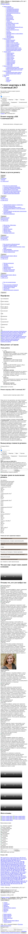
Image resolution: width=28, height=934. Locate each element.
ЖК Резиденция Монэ (12, 878)
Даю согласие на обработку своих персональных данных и (14, 931)
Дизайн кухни (9, 59)
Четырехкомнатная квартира (13, 13)
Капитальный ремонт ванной (13, 50)
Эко (1, 330)
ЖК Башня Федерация (6, 860)
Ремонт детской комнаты (12, 45)
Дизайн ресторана (10, 62)
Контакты (8, 80)
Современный (4, 324)
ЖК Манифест (11, 868)
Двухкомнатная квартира (12, 10)
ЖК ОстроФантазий (16, 874)
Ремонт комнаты (7, 915)
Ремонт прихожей (10, 40)
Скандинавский (4, 321)
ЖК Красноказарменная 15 (13, 864)
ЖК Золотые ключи (22, 859)
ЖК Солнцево (6, 859)
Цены (7, 78)
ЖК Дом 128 (8, 873)
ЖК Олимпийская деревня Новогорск (10, 857)
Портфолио (6, 75)
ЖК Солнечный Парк (6, 882)
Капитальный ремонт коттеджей (14, 69)
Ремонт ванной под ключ (12, 46)
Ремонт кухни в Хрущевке (12, 44)
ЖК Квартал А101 (12, 861)
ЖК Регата (8, 865)
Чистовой (8, 34)
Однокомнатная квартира (12, 9)
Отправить (14, 110)
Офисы (2, 177)
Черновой (8, 32)
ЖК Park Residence (16, 882)
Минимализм (4, 316)
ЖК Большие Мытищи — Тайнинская (13, 871)
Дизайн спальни (10, 58)
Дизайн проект (7, 51)
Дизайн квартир (10, 53)
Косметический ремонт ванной (14, 49)
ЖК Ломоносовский (16, 869)
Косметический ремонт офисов (14, 72)
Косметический (10, 19)
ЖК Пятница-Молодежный (16, 881)
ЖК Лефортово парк (18, 870)
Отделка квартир (10, 28)
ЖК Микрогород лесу (14, 875)
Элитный (8, 14)
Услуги (8, 81)
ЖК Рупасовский (9, 862)
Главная (2, 113)
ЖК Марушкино (14, 877)
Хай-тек (3, 327)
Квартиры (3, 175)
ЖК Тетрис (9, 870)
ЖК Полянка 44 (11, 879)
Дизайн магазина (10, 63)
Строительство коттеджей (12, 67)
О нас (4, 76)
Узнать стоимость (5, 2)
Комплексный (9, 16)
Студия (8, 31)
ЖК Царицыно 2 (15, 873)
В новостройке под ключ (12, 23)
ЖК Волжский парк (15, 883)
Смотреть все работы (6, 341)
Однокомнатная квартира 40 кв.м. (14, 27)
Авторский (9, 22)
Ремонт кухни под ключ (12, 42)
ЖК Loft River (7, 883)
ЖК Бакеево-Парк (18, 862)
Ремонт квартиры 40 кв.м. (12, 29)
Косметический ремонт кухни (13, 47)
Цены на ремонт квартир (9, 907)
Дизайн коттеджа (10, 55)
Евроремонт (9, 15)
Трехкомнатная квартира (12, 11)
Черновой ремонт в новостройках (14, 33)
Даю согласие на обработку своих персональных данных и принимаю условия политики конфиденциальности (12, 109)
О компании (6, 904)
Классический (4, 310)
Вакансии (5, 910)
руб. (2, 460)
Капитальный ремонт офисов (13, 73)
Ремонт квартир (7, 6)
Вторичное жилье (10, 25)
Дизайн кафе (9, 64)
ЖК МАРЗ (17, 879)
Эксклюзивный (10, 37)
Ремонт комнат (7, 38)
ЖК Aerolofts (13, 859)
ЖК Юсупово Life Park (11, 866)
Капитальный (9, 18)
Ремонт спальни (10, 41)
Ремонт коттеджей (7, 66)
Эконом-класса (10, 36)
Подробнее (3, 196)
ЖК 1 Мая (19, 861)
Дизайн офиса (9, 54)
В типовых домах (10, 24)
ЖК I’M (25, 881)
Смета (7, 77)
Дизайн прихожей (10, 60)
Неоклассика (4, 319)
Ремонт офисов (7, 71)
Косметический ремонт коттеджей (14, 68)
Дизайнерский (9, 7)
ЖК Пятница (14, 865)
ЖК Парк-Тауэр (19, 868)
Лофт (2, 313)
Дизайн (8, 20)
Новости (5, 905)
